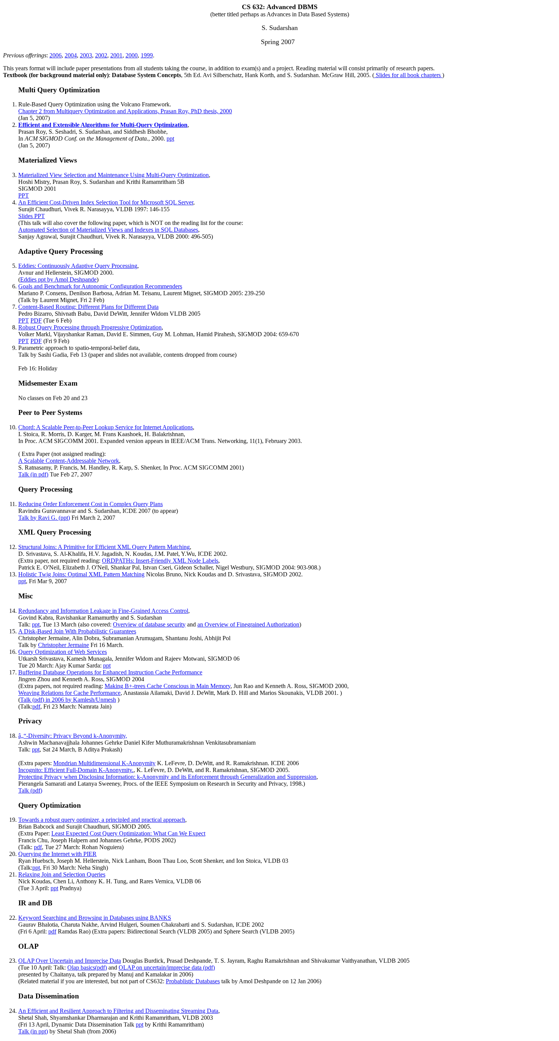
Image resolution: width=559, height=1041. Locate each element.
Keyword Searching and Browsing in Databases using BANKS (94, 917)
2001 (116, 55)
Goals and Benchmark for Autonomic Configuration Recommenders (100, 286)
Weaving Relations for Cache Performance (69, 693)
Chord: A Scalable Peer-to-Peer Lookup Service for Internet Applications (105, 427)
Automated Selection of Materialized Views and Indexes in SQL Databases (108, 229)
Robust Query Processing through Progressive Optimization (90, 327)
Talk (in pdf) (33, 474)
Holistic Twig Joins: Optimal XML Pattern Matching (81, 574)
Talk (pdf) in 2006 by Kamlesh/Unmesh (68, 699)
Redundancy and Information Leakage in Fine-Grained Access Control (103, 611)
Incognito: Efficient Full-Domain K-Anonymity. (75, 770)
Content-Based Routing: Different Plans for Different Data (88, 307)
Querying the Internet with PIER (57, 854)
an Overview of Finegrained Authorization (248, 624)
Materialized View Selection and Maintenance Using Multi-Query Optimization (113, 175)
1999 (147, 55)
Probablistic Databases (193, 981)
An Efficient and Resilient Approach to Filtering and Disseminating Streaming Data (118, 1011)
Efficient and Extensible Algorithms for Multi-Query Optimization (102, 125)
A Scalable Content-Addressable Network (68, 460)
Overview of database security (149, 624)
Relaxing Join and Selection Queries (61, 874)
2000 (131, 55)
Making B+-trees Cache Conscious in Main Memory (167, 686)
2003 (86, 55)
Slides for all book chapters (408, 75)
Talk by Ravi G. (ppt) (44, 517)
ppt (170, 138)
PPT (23, 195)
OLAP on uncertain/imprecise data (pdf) (167, 967)
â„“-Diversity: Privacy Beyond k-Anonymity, (72, 735)
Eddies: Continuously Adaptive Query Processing (77, 266)
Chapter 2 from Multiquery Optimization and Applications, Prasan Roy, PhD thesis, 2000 (125, 111)
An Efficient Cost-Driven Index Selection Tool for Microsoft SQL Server (105, 202)
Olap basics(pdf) (87, 967)
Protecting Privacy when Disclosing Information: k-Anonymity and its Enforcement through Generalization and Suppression (167, 777)
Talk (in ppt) (33, 1031)
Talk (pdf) (30, 790)
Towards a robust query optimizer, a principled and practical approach (101, 819)
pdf (36, 706)
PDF (36, 320)
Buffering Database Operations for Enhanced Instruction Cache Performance (110, 672)
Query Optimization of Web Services (62, 652)
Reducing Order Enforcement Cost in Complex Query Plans (90, 504)
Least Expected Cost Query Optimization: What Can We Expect (128, 833)
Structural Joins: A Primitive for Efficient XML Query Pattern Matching (104, 547)
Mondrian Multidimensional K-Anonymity (104, 763)
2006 (55, 55)
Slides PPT (31, 216)
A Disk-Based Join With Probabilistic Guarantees (77, 631)
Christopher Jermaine (63, 645)
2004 (71, 55)
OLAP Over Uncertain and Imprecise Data (69, 960)
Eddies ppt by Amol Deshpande (58, 279)
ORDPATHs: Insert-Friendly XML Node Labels (160, 560)
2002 (101, 55)
